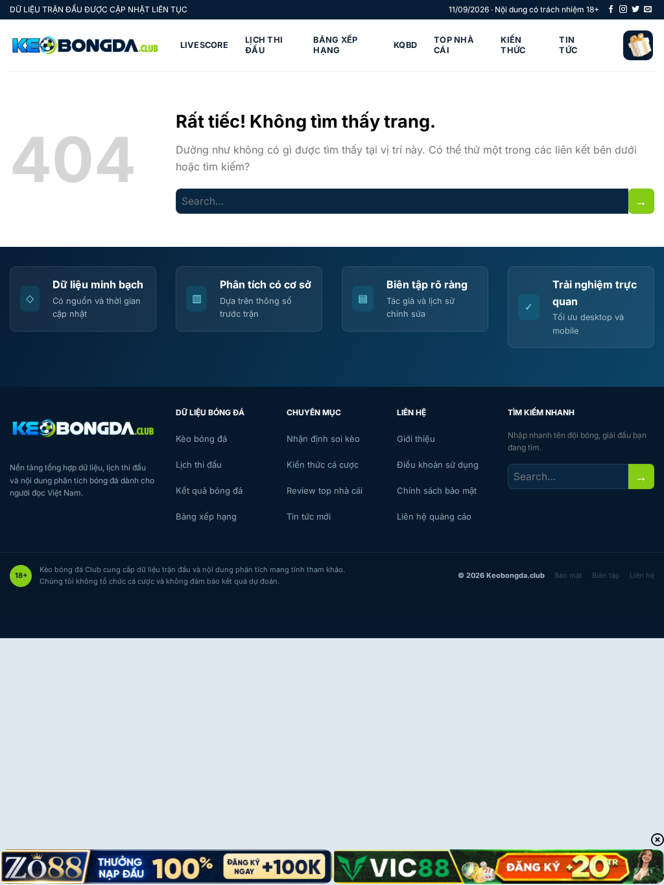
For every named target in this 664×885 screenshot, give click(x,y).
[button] (638, 45)
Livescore (204, 45)
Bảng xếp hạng (335, 45)
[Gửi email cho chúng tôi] (648, 9)
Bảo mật (568, 575)
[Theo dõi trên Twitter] (635, 9)
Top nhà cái (454, 45)
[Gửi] (641, 201)
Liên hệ (642, 575)
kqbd (405, 45)
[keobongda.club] (85, 45)
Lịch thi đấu (264, 45)
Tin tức (568, 45)
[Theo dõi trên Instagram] (623, 9)
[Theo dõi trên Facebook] (611, 9)
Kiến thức (513, 45)
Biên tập (606, 575)
